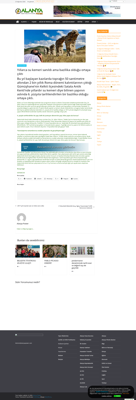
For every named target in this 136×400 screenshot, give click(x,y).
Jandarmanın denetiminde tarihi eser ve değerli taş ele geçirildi (82, 264)
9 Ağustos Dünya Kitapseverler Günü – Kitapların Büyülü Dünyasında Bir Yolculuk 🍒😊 (108, 63)
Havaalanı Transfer (86, 351)
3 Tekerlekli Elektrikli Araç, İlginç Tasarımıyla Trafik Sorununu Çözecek (75, 207)
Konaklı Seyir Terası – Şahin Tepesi (108, 81)
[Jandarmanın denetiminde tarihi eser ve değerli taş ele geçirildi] (82, 245)
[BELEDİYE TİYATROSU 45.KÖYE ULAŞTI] (27, 245)
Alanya (24, 22)
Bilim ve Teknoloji (46, 22)
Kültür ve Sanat (68, 22)
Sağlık (99, 135)
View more (126, 393)
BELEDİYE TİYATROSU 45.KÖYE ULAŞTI (26, 261)
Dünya (99, 116)
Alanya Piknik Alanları (104, 106)
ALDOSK (82, 383)
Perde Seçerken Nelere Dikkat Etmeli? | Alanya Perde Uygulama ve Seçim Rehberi (109, 38)
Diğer (94, 22)
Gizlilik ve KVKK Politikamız (66, 340)
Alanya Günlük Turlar (86, 355)
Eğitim (80, 22)
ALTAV (82, 375)
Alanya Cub (83, 387)
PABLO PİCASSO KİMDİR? (51, 261)
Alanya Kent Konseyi (86, 367)
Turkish (114, 1)
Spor (87, 22)
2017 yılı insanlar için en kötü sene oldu (30, 206)
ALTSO (82, 371)
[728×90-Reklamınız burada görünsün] (55, 144)
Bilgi (57, 22)
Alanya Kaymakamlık (86, 363)
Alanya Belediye (85, 359)
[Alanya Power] (17, 22)
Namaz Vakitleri (85, 347)
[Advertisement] (70, 195)
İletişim (60, 359)
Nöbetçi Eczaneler (85, 340)
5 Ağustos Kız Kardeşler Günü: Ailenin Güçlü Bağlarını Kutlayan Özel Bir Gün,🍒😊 (109, 76)
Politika (99, 132)
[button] (28, 21)
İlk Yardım (83, 344)
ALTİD (82, 379)
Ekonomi (100, 122)
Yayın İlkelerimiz (63, 336)
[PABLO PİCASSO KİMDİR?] (55, 245)
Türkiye (99, 141)
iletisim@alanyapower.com (23, 343)
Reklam (60, 355)
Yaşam (34, 22)
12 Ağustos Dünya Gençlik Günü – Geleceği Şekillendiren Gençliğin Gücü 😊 (108, 56)
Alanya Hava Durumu (86, 336)
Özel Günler (101, 129)
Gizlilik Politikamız (101, 392)
